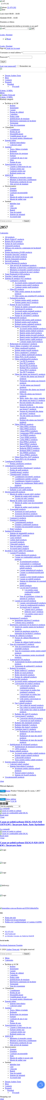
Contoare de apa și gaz (18, 158)
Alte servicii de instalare (19, 184)
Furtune (13, 156)
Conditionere (15, 129)
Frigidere (13, 190)
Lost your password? (8, 66)
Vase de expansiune (17, 125)
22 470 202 (11, 7)
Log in (3, 62)
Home (8, 791)
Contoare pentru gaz (18, 171)
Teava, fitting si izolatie (19, 149)
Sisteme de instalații (17, 214)
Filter (3, 791)
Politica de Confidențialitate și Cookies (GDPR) (23, 922)
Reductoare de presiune (19, 153)
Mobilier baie (15, 204)
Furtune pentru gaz (17, 169)
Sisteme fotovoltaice (17, 143)
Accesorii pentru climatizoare (21, 138)
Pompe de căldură (17, 112)
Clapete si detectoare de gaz (20, 167)
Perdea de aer (15, 132)
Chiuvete (13, 208)
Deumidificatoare (16, 134)
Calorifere (14, 114)
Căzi (11, 206)
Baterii (12, 210)
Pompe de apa (15, 162)
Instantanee (14, 108)
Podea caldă (14, 116)
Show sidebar (11, 799)
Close (2, 817)
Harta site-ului (10, 918)
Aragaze (13, 188)
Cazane (13, 110)
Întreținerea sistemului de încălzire (23, 121)
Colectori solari (16, 145)
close (2, 781)
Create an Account (13, 48)
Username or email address (11, 53)
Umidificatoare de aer (18, 136)
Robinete (13, 151)
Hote (12, 195)
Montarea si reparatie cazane (21, 177)
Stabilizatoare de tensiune (19, 119)
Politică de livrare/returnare (15, 920)
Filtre (12, 160)
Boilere (12, 106)
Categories (4, 233)
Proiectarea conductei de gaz (21, 182)
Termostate (14, 123)
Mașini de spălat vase (18, 199)
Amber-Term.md (12, 949)
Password (4, 57)
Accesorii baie (15, 217)
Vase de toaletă (15, 212)
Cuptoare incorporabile (19, 193)
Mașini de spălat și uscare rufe (21, 197)
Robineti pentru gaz (17, 173)
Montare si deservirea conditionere (23, 180)
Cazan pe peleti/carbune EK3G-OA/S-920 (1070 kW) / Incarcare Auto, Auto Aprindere (22, 823)
